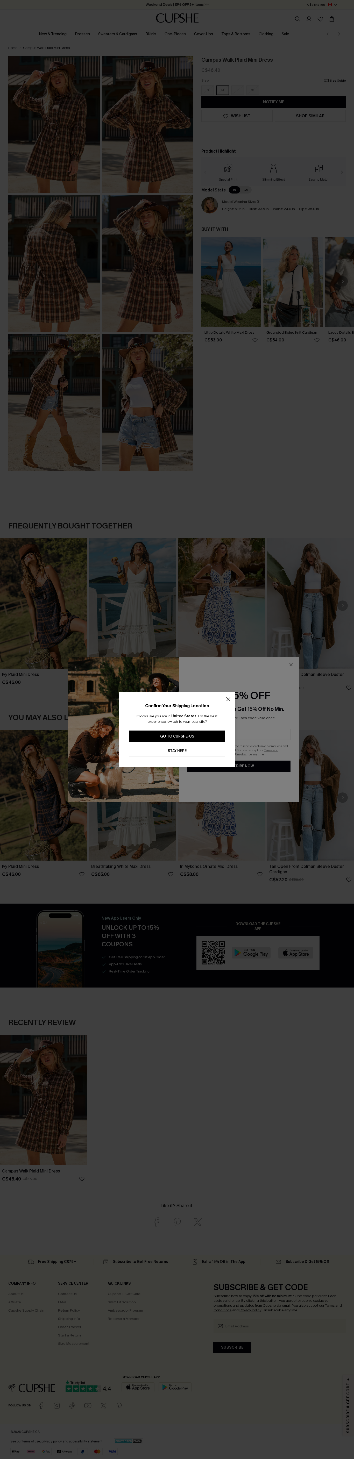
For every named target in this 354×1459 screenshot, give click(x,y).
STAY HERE (177, 750)
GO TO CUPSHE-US (177, 736)
